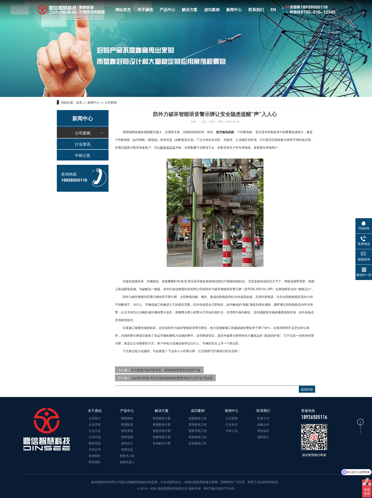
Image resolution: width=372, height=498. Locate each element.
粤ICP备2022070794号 (219, 488)
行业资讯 (82, 144)
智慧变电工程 (198, 430)
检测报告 (95, 455)
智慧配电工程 (198, 424)
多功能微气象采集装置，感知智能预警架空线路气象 (165, 370)
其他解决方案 (162, 443)
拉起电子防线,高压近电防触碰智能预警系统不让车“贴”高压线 (171, 378)
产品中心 (167, 9)
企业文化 (95, 430)
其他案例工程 (198, 443)
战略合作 (263, 424)
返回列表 (307, 389)
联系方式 (263, 418)
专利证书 (95, 449)
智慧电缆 (127, 437)
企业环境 (95, 437)
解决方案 (189, 9)
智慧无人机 (127, 455)
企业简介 (95, 418)
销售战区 (263, 430)
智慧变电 (127, 430)
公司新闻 (111, 102)
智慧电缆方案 (162, 437)
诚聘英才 (263, 437)
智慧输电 (127, 418)
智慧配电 (127, 424)
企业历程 (95, 424)
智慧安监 (127, 449)
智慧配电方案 (162, 424)
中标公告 (82, 155)
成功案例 (212, 9)
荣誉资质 (95, 443)
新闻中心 (234, 9)
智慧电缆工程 (198, 437)
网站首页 (123, 9)
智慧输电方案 (162, 418)
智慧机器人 (127, 462)
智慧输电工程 (198, 418)
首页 (79, 102)
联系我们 (256, 9)
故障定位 (127, 443)
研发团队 (95, 462)
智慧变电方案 (162, 430)
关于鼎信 (145, 9)
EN (273, 9)
